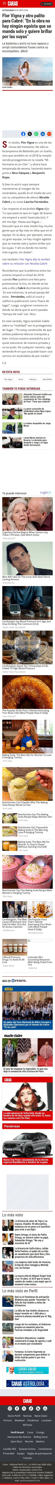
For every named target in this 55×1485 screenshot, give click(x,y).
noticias (27, 989)
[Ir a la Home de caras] (13, 4)
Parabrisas (33, 1420)
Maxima (40, 1441)
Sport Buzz (16, 1441)
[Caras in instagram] (10, 1408)
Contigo (40, 1432)
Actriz (21, 379)
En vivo (47, 4)
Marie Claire (41, 1415)
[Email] (49, 134)
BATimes (27, 1424)
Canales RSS (9, 1449)
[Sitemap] (45, 1408)
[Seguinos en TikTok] (31, 1408)
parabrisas (27, 1127)
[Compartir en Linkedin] (43, 134)
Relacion (33, 379)
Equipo (21, 1453)
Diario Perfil (14, 1415)
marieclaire (27, 1036)
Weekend (20, 1420)
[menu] (4, 4)
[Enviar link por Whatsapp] (36, 134)
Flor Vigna (8, 379)
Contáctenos (45, 1449)
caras (27, 1080)
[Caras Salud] (27, 1373)
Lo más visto (12, 1215)
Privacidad (8, 1453)
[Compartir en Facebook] (23, 134)
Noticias (27, 1415)
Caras (30, 1432)
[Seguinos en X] (24, 1408)
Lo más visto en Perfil (20, 1290)
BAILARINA (47, 379)
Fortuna (7, 1420)
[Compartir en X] (30, 134)
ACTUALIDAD (8, 10)
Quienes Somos (27, 1449)
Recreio (29, 1441)
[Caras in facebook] (17, 1408)
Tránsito (27, 1458)
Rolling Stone (41, 1436)
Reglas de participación (39, 1453)
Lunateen (47, 1420)
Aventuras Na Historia (19, 1436)
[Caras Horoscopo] (27, 1386)
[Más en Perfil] (18, 981)
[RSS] (38, 1408)
